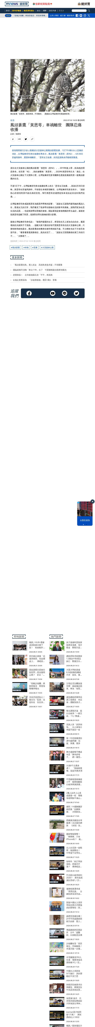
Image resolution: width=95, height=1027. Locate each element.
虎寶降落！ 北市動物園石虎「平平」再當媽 (32, 275)
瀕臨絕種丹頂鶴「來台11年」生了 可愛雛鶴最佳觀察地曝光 (40, 269)
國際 (45, 10)
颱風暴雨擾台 (29, 10)
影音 (8, 10)
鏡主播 (63, 15)
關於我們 (70, 15)
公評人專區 (54, 15)
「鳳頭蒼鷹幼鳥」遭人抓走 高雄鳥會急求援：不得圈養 (37, 264)
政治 (39, 10)
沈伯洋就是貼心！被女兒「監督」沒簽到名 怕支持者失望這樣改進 (29, 16)
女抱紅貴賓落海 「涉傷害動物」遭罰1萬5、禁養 (35, 280)
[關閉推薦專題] (93, 501)
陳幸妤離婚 (16, 10)
